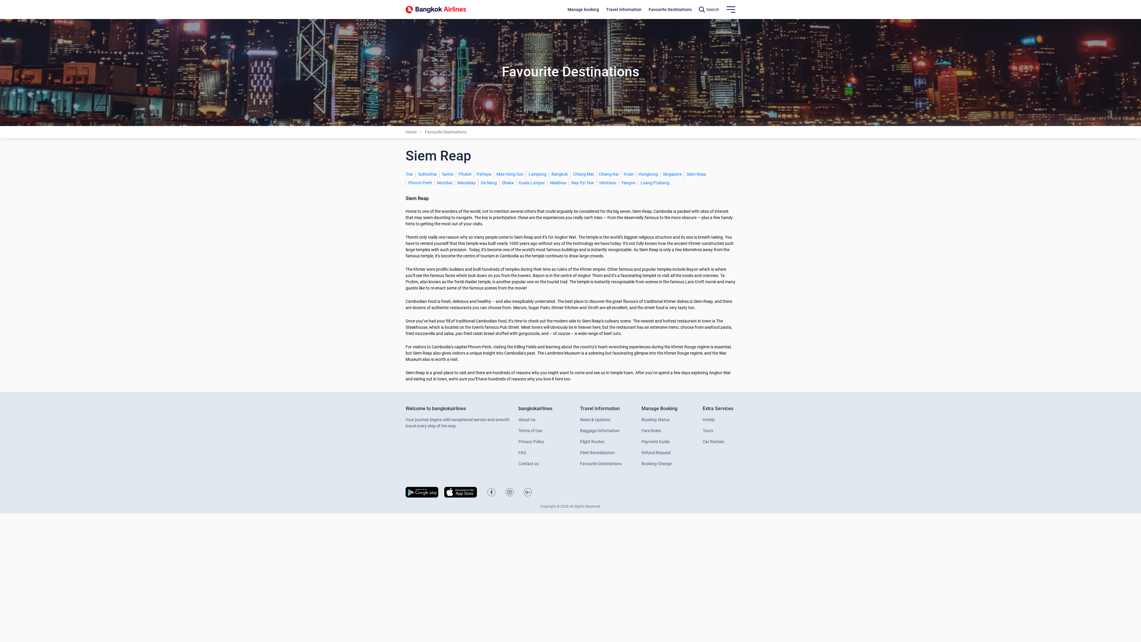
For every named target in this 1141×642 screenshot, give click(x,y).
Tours (708, 430)
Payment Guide (656, 441)
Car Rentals (713, 441)
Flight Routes (592, 441)
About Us (527, 419)
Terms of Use (530, 430)
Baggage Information (600, 430)
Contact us (529, 463)
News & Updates (595, 419)
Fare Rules (651, 430)
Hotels (709, 419)
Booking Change (657, 463)
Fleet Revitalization (597, 452)
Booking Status (656, 419)
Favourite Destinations (446, 132)
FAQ (522, 452)
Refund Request (656, 452)
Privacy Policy (531, 441)
